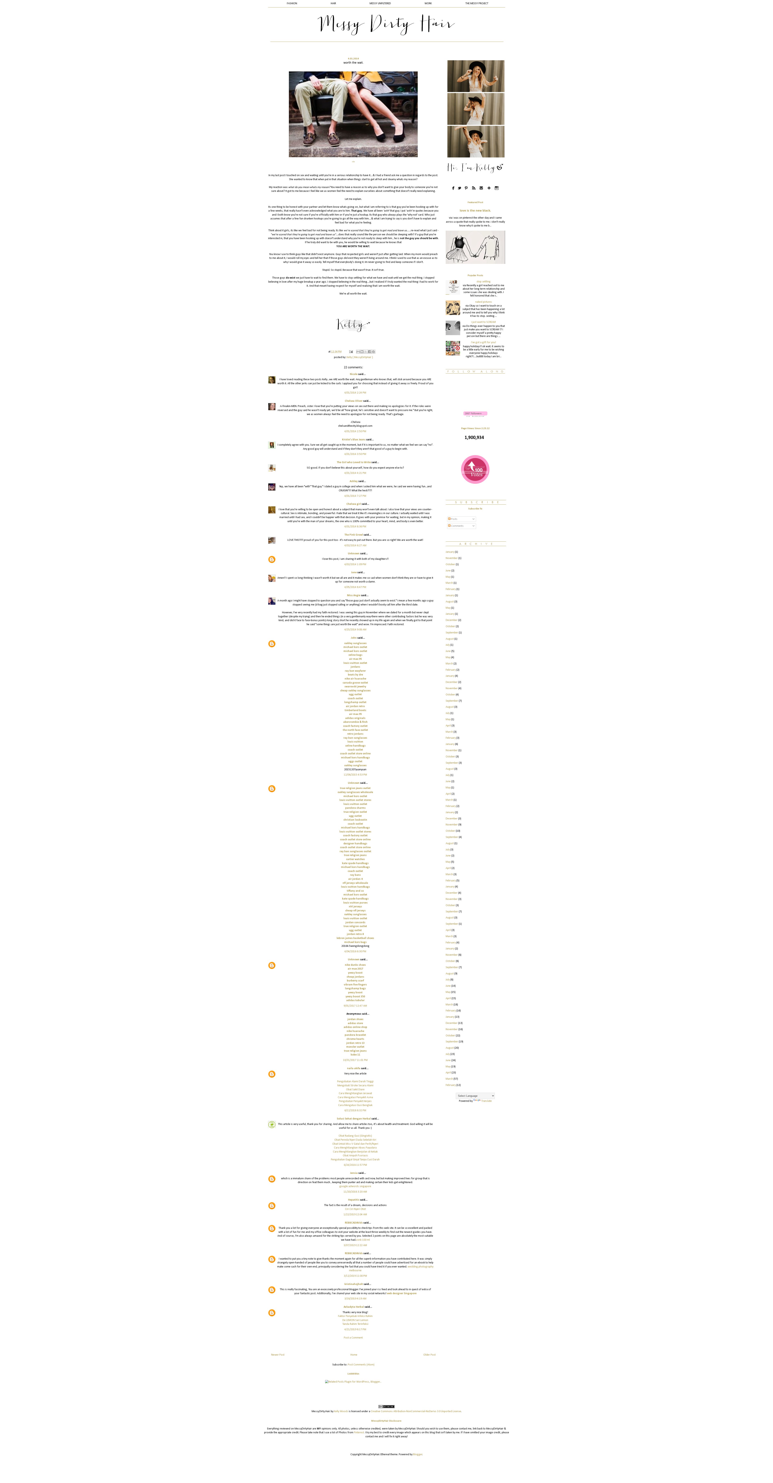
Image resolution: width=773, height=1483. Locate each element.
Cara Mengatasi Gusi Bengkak (355, 1105)
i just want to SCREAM (483, 322)
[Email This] (358, 352)
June (448, 570)
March (449, 583)
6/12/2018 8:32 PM (355, 1110)
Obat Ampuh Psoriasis (355, 1155)
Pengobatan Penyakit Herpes (355, 1101)
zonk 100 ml (363, 1239)
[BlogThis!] (362, 352)
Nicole (354, 374)
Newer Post (277, 1354)
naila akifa (353, 1068)
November (452, 558)
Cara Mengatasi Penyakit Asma (355, 1097)
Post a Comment (353, 1337)
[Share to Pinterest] (373, 352)
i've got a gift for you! (483, 342)
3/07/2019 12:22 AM (355, 1245)
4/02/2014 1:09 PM (355, 564)
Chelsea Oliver (354, 401)
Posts (454, 519)
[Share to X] (366, 352)
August (450, 601)
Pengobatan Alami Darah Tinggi (355, 1081)
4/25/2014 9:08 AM (355, 629)
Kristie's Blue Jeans (354, 439)
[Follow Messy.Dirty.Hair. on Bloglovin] (475, 416)
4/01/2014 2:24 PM (355, 392)
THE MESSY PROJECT (476, 3)
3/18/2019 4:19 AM (355, 1298)
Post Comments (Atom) (361, 1364)
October (450, 564)
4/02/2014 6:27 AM (355, 545)
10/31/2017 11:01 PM (355, 1060)
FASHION (292, 3)
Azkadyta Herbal (354, 1306)
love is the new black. (475, 210)
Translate (486, 1101)
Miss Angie (353, 595)
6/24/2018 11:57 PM (355, 1165)
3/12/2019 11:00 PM (355, 1275)
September (452, 632)
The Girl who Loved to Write (354, 462)
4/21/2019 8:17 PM (355, 1329)
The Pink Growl (353, 534)
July (448, 644)
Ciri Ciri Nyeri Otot (355, 1209)
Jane (354, 572)
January (450, 552)
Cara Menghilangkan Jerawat (355, 1093)
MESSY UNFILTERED (380, 3)
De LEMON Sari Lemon (355, 1320)
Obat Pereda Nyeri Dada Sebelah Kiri (355, 1139)
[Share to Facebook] (370, 352)
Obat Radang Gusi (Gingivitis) (355, 1135)
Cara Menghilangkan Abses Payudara (355, 1147)
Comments (457, 526)
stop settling (483, 281)
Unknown (354, 553)
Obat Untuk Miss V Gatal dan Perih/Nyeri (355, 1143)
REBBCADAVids (354, 1222)
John (354, 637)
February (451, 589)
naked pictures (483, 302)
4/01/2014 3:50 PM (355, 454)
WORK (428, 3)
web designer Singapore (401, 1293)
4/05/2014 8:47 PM (355, 587)
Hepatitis (353, 1199)
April (448, 725)
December (452, 620)
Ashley (354, 481)
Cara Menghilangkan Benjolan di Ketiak (355, 1151)
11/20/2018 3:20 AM (355, 1191)
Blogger (417, 1454)
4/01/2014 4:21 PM (355, 473)
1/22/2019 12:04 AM (355, 1214)
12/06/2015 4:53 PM (355, 774)
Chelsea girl (353, 504)
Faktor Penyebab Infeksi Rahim (355, 1316)
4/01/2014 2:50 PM (355, 431)
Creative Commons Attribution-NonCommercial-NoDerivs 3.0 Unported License (416, 1411)
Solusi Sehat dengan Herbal (354, 1118)
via (353, 162)
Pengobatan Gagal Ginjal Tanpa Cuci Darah (355, 1159)
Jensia (354, 1173)
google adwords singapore (355, 1186)
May (448, 576)
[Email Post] (350, 351)
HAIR (333, 3)
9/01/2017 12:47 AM (355, 1005)
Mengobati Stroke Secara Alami (355, 1085)
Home (353, 1354)
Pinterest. (359, 1432)
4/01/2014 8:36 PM (355, 526)
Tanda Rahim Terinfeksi (355, 1324)
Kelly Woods (341, 1411)
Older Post (429, 1354)
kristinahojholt (353, 1284)
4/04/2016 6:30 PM (355, 951)
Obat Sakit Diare (355, 1089)
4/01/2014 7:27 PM (355, 496)
